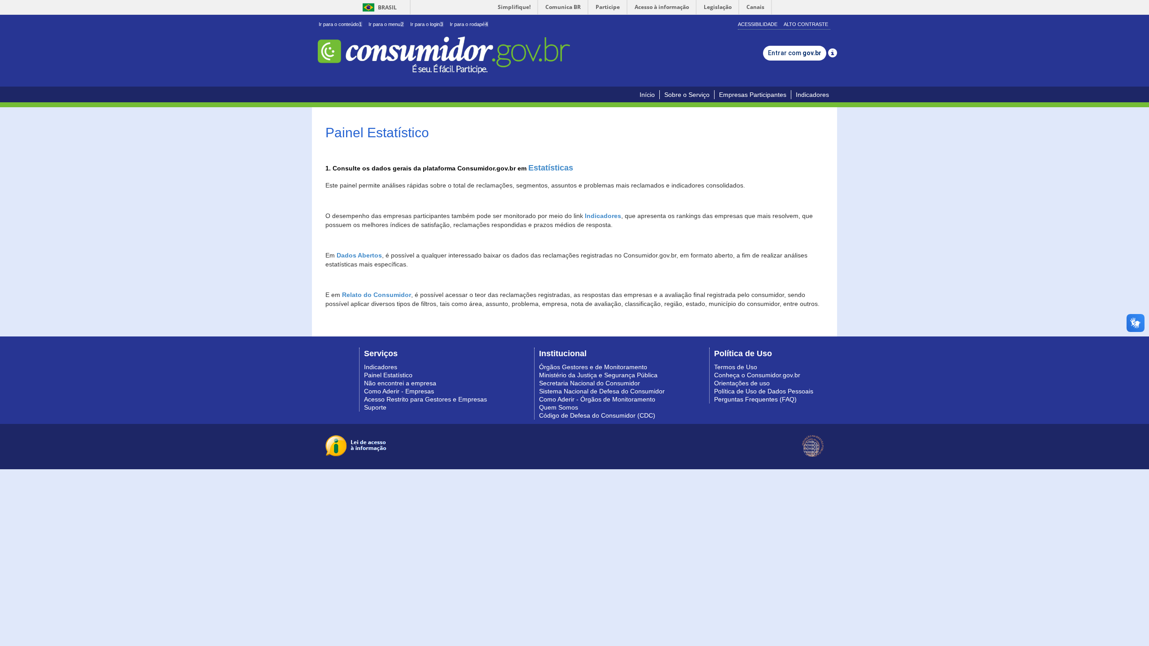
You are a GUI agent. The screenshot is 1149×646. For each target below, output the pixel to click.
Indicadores (812, 94)
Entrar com (794, 53)
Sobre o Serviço (687, 94)
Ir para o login (426, 24)
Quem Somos (558, 407)
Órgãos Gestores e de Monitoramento (593, 367)
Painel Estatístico (388, 375)
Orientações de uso (742, 383)
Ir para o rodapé (469, 24)
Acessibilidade (757, 24)
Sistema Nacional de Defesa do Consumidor (602, 391)
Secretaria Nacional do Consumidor (589, 383)
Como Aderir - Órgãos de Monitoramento (597, 399)
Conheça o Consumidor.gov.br (757, 375)
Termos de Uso (735, 367)
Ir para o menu (385, 24)
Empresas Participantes (752, 94)
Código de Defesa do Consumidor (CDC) (597, 415)
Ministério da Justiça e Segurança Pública (598, 375)
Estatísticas (550, 167)
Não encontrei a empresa (400, 383)
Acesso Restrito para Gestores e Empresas (425, 399)
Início (647, 94)
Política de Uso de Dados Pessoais (763, 391)
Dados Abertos (359, 255)
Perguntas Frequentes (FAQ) (755, 399)
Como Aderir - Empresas (399, 391)
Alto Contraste (806, 24)
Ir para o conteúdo (340, 24)
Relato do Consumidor (376, 294)
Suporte (375, 407)
